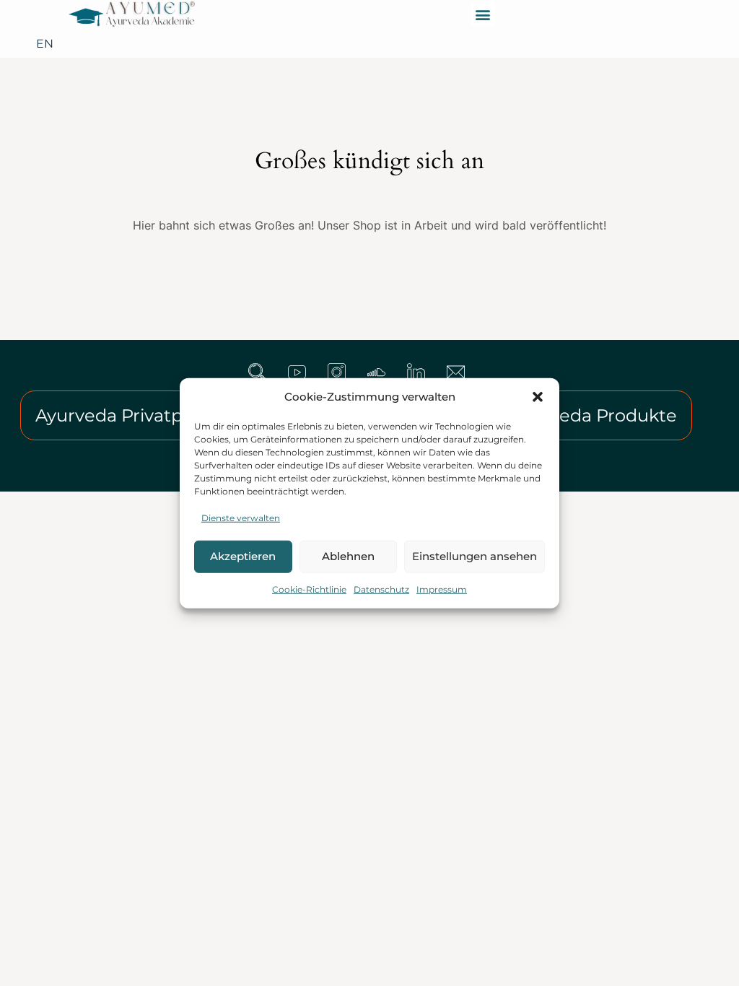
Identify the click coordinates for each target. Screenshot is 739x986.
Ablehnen (348, 556)
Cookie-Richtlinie (309, 588)
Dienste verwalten (240, 517)
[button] (537, 397)
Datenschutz (381, 588)
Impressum (441, 588)
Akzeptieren (243, 556)
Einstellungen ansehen (474, 556)
